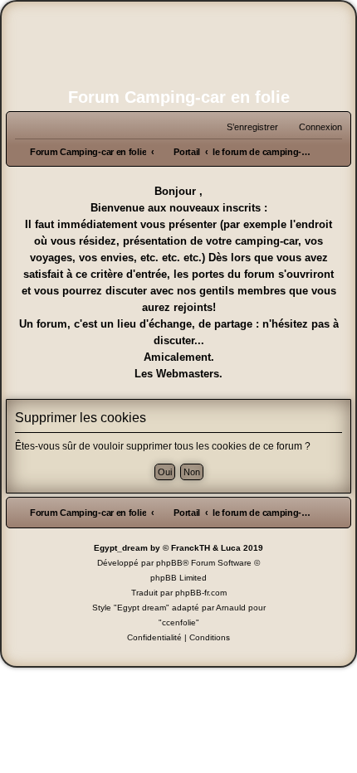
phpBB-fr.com (201, 592)
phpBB (169, 562)
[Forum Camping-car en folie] (178, 46)
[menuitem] (313, 127)
